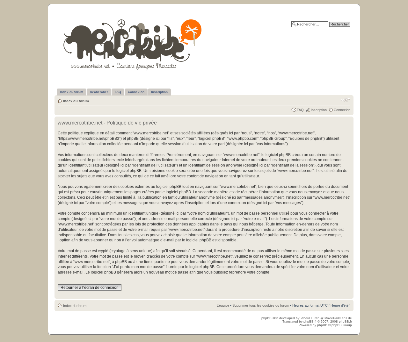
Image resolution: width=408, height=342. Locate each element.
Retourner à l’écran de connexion (90, 287)
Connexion (342, 110)
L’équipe (223, 305)
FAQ (300, 110)
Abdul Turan (310, 318)
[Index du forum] (133, 43)
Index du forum (76, 101)
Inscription (319, 110)
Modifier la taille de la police (345, 100)
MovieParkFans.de (338, 318)
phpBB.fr (310, 321)
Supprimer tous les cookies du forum (260, 305)
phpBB (322, 325)
